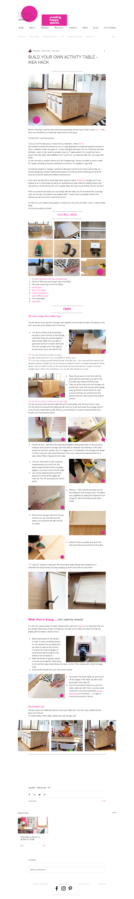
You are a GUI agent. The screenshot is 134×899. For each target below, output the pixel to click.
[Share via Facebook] (29, 795)
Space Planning (75, 36)
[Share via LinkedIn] (40, 795)
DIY (62, 36)
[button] (114, 36)
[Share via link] (45, 795)
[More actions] (104, 51)
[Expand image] (47, 429)
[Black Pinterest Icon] (70, 888)
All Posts (21, 36)
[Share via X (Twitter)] (34, 795)
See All (114, 813)
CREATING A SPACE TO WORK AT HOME (30, 838)
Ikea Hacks (34, 36)
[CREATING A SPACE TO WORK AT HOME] (33, 825)
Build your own (50, 36)
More (88, 36)
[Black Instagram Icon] (63, 888)
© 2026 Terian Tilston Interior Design (67, 895)
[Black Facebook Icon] (57, 888)
